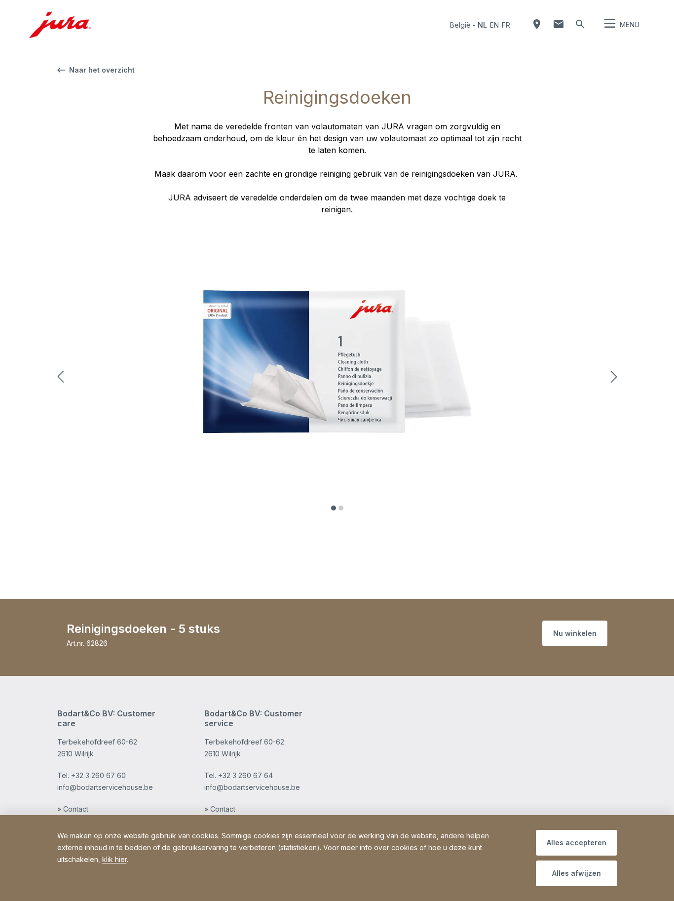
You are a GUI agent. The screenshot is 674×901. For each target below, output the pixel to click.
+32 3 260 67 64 (245, 775)
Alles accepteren (576, 842)
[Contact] (558, 24)
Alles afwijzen (576, 873)
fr (506, 25)
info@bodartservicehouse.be (105, 787)
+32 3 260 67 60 (98, 775)
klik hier (114, 859)
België (460, 25)
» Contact (72, 809)
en (494, 25)
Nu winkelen (575, 633)
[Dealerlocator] (537, 24)
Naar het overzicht (102, 70)
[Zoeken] (580, 24)
